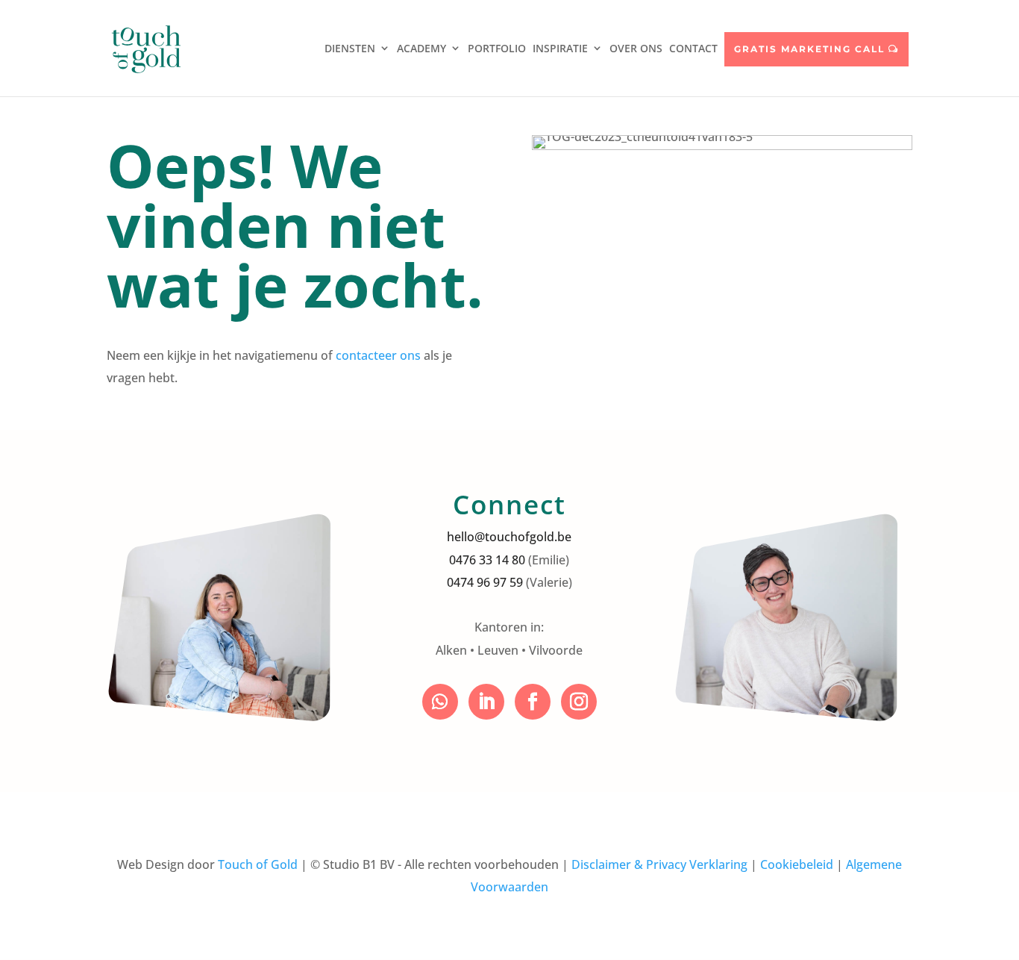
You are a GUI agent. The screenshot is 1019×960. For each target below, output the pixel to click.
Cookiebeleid (796, 864)
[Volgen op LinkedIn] (486, 702)
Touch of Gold (258, 864)
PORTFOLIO (497, 48)
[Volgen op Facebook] (533, 702)
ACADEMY (421, 48)
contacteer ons (378, 355)
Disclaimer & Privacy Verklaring (659, 864)
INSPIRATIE (560, 48)
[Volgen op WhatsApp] (440, 702)
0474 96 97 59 (485, 582)
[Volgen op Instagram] (579, 702)
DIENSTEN (349, 48)
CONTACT (693, 48)
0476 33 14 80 (487, 560)
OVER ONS (635, 48)
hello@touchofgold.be (509, 537)
